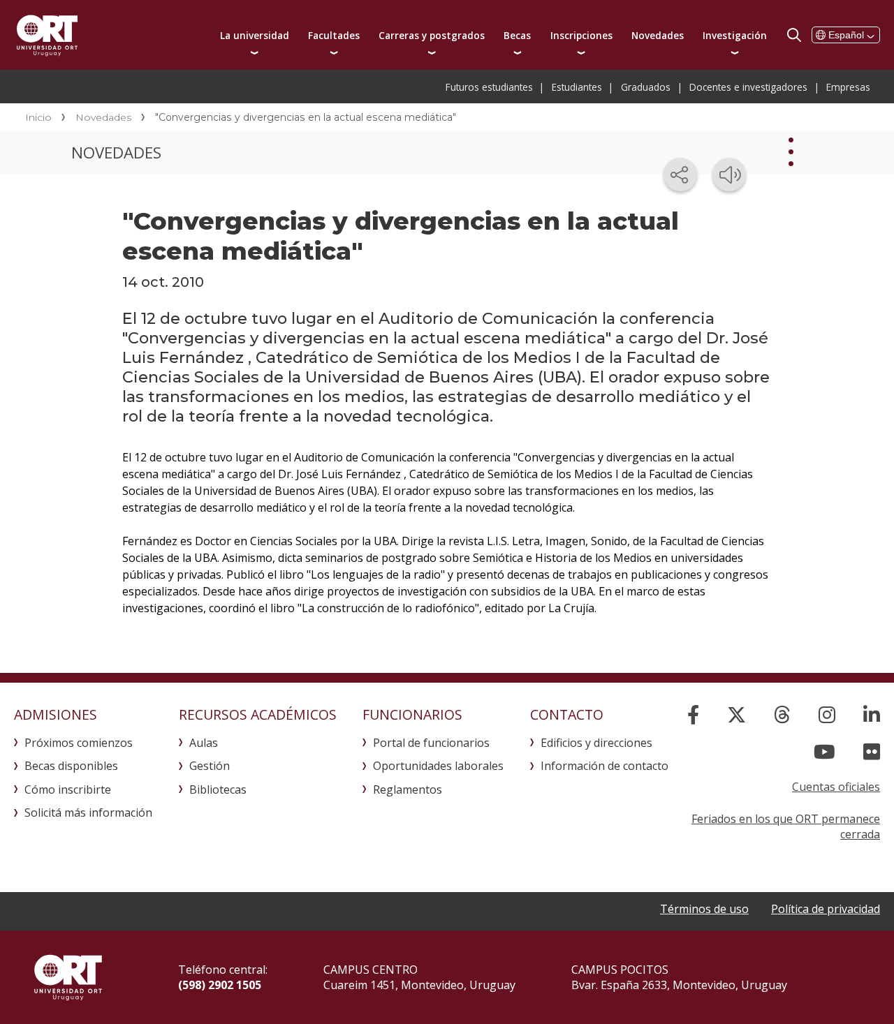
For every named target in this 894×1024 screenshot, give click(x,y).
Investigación (735, 35)
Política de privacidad (825, 909)
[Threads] (782, 714)
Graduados (645, 87)
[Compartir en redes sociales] (680, 174)
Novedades (657, 35)
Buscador (794, 34)
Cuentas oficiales (836, 786)
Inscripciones (581, 35)
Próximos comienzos (78, 742)
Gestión (209, 765)
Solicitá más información (88, 812)
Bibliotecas (218, 789)
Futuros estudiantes (489, 87)
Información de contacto (604, 765)
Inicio (38, 117)
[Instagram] (827, 714)
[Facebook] (693, 714)
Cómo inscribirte (67, 789)
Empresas (848, 87)
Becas (517, 35)
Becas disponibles (71, 765)
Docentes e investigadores (748, 87)
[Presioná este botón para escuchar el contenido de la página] (729, 174)
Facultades (334, 35)
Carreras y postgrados (432, 35)
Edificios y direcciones (596, 742)
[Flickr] (871, 751)
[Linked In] (871, 714)
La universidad (254, 35)
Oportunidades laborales (438, 765)
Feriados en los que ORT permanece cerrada (785, 826)
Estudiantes (577, 87)
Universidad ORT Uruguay (47, 35)
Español (846, 34)
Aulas (203, 742)
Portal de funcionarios (431, 742)
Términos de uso (704, 909)
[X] (736, 714)
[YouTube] (824, 751)
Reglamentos (407, 789)
